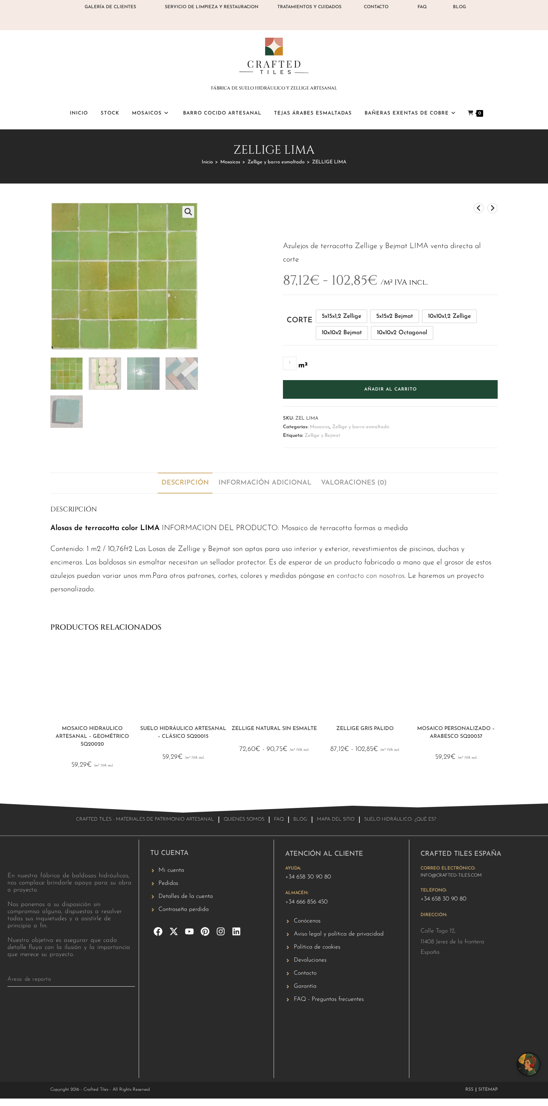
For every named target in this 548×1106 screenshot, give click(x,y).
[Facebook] (158, 931)
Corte (299, 320)
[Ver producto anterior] (478, 208)
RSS (469, 1089)
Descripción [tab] (185, 483)
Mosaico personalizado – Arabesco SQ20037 (456, 732)
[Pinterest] (205, 931)
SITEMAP (488, 1089)
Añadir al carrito (390, 389)
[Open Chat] (529, 1064)
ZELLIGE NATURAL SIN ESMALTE (274, 728)
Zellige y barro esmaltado (276, 162)
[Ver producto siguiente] (492, 208)
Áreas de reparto (29, 979)
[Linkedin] (236, 931)
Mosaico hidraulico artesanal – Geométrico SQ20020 (92, 736)
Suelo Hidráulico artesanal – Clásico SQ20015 (183, 732)
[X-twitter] (174, 931)
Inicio (207, 162)
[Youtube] (189, 931)
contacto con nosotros (370, 576)
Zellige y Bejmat (322, 435)
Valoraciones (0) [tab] (354, 483)
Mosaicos (230, 162)
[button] (188, 212)
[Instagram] (221, 931)
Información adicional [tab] (264, 483)
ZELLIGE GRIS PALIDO (365, 728)
